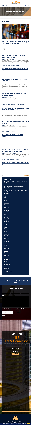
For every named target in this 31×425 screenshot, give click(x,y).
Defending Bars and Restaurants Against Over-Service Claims (14, 80)
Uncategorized (6, 272)
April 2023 (5, 245)
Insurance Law (6, 268)
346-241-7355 (4, 5)
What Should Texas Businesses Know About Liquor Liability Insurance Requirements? (15, 42)
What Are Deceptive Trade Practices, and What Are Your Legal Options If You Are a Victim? (15, 150)
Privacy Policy (7, 308)
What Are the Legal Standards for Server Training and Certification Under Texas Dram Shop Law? (15, 191)
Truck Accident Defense (8, 271)
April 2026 (5, 200)
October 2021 (6, 251)
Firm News (6, 267)
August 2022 (6, 249)
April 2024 (5, 231)
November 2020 (6, 255)
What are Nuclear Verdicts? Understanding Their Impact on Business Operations (15, 109)
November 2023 (6, 238)
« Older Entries (4, 172)
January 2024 (6, 235)
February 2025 (6, 218)
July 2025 (5, 213)
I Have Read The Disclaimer (21, 308)
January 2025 (6, 220)
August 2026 (6, 196)
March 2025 (6, 217)
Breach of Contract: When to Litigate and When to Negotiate (15, 122)
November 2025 (6, 207)
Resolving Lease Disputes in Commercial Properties (12, 135)
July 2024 (5, 227)
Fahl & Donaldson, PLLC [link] (13, 421)
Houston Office (15, 353)
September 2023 (6, 241)
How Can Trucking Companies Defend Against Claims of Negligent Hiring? (14, 56)
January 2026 (6, 204)
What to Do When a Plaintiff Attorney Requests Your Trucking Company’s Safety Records (15, 182)
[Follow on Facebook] (25, 5)
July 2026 (5, 197)
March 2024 (6, 232)
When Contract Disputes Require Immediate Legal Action (15, 69)
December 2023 (6, 237)
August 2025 (6, 211)
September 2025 (6, 210)
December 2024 (6, 221)
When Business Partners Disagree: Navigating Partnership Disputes (14, 94)
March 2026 (6, 201)
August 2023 (6, 242)
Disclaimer (3, 308)
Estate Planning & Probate (8, 265)
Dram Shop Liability (7, 264)
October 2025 (6, 208)
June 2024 (5, 228)
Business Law (14, 59)
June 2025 (5, 214)
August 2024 (6, 225)
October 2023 (6, 239)
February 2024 (6, 234)
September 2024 (6, 224)
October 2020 (6, 256)
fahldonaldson (4, 59)
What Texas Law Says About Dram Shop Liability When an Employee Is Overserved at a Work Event (15, 185)
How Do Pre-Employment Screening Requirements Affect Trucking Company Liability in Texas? (14, 187)
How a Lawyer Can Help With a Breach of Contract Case (15, 163)
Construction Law (7, 262)
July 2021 (5, 252)
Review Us (15, 419)
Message (3, 295)
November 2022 (6, 248)
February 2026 (6, 203)
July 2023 (5, 244)
